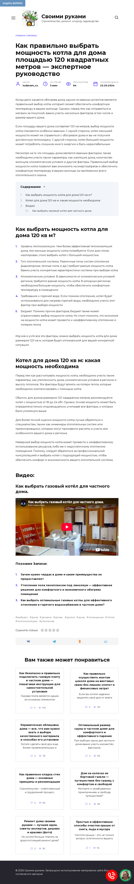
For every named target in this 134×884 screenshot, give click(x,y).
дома (35, 617)
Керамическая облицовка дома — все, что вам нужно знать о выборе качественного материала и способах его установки (40, 732)
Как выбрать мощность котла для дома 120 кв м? (58, 194)
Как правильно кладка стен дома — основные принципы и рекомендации (39, 778)
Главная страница (26, 35)
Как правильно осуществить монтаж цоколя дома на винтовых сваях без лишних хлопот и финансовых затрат (94, 681)
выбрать (22, 617)
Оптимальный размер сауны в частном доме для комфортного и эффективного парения (94, 730)
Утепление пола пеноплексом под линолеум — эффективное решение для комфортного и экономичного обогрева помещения (66, 590)
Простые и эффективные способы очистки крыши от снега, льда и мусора (94, 825)
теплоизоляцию (27, 621)
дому (81, 617)
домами (46, 617)
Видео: (30, 205)
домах (59, 617)
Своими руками (64, 16)
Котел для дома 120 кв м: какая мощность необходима (62, 200)
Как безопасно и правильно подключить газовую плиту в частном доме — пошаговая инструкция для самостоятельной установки (39, 682)
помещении (96, 617)
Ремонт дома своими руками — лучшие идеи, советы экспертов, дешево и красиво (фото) (40, 827)
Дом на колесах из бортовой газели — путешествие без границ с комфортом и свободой (94, 779)
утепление (47, 621)
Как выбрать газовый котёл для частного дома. (62, 210)
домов (71, 617)
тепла (110, 617)
